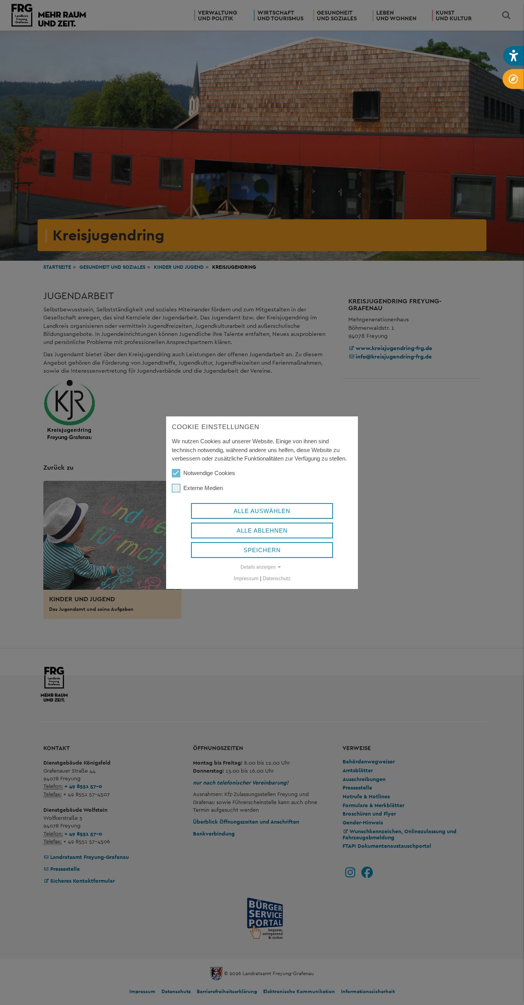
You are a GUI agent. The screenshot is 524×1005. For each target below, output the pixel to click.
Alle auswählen (262, 511)
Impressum (246, 578)
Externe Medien (203, 488)
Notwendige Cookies (209, 473)
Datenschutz (277, 578)
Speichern (262, 550)
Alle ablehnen (262, 530)
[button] (513, 56)
